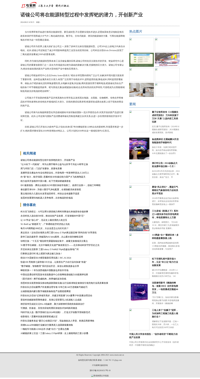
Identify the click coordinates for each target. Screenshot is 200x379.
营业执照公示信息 (101, 376)
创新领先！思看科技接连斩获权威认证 (39, 316)
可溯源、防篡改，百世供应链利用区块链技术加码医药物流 (49, 308)
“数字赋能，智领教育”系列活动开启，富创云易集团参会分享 (50, 266)
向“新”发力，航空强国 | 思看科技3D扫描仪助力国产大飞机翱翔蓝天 (53, 177)
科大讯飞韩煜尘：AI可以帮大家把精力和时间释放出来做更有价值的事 (54, 211)
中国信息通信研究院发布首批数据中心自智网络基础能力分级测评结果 (54, 274)
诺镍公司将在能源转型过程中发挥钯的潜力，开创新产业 (48, 160)
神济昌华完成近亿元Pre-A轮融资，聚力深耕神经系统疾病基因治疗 (52, 304)
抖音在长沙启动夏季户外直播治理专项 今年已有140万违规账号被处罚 (54, 287)
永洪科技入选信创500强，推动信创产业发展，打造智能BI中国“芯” (52, 216)
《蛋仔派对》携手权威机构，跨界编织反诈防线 (43, 279)
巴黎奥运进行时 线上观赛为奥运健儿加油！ (41, 253)
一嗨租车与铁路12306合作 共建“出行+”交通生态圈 (45, 329)
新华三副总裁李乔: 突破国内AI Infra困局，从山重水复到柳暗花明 (52, 237)
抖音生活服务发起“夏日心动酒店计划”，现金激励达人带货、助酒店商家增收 (57, 321)
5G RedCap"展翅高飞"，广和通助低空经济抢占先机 (45, 224)
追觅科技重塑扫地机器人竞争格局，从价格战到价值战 (47, 198)
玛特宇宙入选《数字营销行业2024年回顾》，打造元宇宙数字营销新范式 (55, 312)
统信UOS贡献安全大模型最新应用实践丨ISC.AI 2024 (46, 258)
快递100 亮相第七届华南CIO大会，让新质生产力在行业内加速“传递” (54, 262)
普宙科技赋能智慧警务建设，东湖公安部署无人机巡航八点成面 (51, 300)
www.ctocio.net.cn (117, 355)
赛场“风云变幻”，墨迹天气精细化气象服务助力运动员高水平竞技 (165, 190)
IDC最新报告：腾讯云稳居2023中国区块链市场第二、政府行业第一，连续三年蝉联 (61, 185)
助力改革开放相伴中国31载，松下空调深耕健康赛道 (46, 181)
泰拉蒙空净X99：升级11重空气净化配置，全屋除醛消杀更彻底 (51, 189)
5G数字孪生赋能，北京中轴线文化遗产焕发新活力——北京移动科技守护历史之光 (60, 245)
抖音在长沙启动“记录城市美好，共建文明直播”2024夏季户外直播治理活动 (56, 295)
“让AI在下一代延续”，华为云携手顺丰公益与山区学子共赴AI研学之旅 (54, 164)
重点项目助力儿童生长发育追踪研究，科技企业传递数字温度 (50, 193)
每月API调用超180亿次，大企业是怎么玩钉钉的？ (45, 228)
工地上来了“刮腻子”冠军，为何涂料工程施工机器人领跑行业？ (165, 313)
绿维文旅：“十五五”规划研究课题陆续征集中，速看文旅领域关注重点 (54, 241)
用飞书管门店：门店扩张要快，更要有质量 (41, 168)
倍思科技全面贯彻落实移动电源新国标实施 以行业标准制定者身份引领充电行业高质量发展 (64, 283)
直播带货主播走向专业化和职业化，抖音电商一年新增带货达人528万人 (55, 173)
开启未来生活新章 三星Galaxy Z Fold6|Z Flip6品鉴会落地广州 (50, 249)
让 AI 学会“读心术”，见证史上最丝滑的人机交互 (44, 220)
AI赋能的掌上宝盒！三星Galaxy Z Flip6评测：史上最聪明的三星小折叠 (54, 333)
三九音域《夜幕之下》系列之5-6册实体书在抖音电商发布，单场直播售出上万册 (165, 214)
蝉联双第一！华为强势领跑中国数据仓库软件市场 (44, 270)
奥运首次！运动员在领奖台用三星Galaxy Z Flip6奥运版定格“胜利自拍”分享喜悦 (59, 232)
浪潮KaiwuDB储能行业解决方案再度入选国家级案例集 (47, 325)
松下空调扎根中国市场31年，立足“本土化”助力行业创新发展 (165, 262)
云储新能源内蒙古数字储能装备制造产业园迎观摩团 (46, 291)
